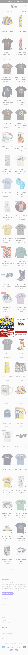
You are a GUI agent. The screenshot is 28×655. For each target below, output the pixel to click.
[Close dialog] (27, 318)
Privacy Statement (24, 334)
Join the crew (21, 331)
